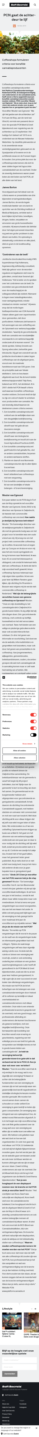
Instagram (23, 1407)
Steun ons (5, 1404)
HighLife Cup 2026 (8, 1407)
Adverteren (6, 1424)
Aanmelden (9, 1374)
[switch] (33, 721)
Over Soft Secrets (8, 1411)
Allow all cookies (19, 751)
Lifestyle (7, 1308)
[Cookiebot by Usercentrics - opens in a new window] (28, 677)
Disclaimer (5, 1417)
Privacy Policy (7, 1414)
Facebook (23, 1404)
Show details (27, 744)
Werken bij (5, 1421)
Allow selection (19, 758)
